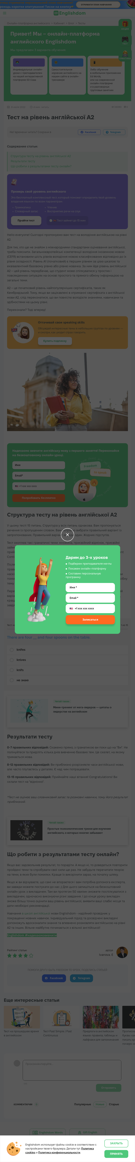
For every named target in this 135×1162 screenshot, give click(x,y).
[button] (67, 534)
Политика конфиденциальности (59, 1152)
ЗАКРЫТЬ (116, 1143)
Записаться (90, 619)
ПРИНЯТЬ (116, 1153)
